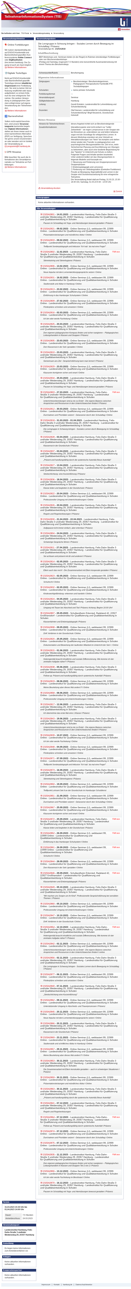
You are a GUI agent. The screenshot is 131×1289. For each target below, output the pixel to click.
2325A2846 (49, 873)
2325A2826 (49, 505)
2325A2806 (49, 266)
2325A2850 (49, 784)
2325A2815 (49, 650)
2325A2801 (49, 214)
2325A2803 (49, 392)
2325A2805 (49, 340)
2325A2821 (49, 228)
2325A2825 (49, 324)
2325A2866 (49, 1023)
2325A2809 (49, 301)
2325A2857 (49, 1049)
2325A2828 (49, 437)
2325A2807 (49, 613)
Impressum (46, 1284)
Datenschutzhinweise (84, 1284)
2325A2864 (49, 1117)
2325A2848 (49, 747)
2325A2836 (49, 479)
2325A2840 (49, 986)
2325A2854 (49, 927)
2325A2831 (49, 277)
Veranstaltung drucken (50, 188)
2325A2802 (49, 251)
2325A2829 (49, 366)
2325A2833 (49, 240)
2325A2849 (49, 887)
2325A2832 (49, 587)
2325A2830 (49, 519)
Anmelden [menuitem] (125, 29)
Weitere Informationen (17, 67)
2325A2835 (49, 1154)
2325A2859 (49, 1077)
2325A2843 (49, 718)
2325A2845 (49, 1011)
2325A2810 (49, 352)
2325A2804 (49, 533)
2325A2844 (49, 861)
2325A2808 (49, 627)
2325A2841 (49, 1103)
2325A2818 (49, 420)
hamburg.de (67, 1284)
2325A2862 (49, 1000)
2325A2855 (49, 1171)
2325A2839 (49, 735)
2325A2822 (49, 493)
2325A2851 (49, 795)
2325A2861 (49, 847)
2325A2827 (49, 465)
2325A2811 (48, 547)
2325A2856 (49, 957)
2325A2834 (49, 378)
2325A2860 (49, 903)
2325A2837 (49, 451)
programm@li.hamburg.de (18, 146)
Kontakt (57, 1284)
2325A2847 (49, 915)
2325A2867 (49, 807)
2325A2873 (49, 770)
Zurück (119, 191)
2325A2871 (49, 758)
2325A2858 (49, 693)
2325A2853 (49, 1060)
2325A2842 (49, 943)
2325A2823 (49, 575)
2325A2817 (49, 704)
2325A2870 (49, 1182)
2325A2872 (49, 819)
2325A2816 (49, 312)
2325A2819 (49, 681)
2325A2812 (49, 409)
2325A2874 (49, 1131)
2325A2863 (49, 1089)
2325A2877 (49, 974)
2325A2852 (49, 833)
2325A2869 (49, 1037)
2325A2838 (49, 667)
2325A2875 (49, 1143)
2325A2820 (49, 639)
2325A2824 (49, 599)
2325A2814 (49, 561)
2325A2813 (49, 289)
